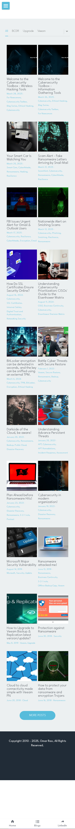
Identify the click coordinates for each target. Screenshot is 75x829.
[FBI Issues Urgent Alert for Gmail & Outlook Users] (22, 202)
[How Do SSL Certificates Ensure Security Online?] (22, 265)
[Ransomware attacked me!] (53, 542)
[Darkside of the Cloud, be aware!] (22, 410)
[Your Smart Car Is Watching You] (22, 137)
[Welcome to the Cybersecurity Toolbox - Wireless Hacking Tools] (22, 60)
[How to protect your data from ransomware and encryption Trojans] (53, 666)
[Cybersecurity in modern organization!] (53, 476)
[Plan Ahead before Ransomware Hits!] (22, 476)
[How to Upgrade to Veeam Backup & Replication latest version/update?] (22, 609)
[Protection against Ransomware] (53, 609)
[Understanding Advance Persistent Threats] (53, 410)
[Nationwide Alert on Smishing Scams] (53, 202)
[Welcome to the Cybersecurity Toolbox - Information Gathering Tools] (53, 60)
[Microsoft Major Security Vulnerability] (22, 542)
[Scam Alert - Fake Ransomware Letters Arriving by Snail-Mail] (53, 137)
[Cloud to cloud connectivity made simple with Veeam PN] (22, 666)
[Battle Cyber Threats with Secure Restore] (53, 342)
